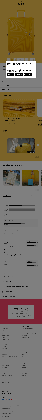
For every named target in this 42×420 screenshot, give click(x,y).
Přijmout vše (10, 74)
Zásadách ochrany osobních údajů (24, 70)
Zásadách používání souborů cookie (13, 71)
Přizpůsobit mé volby (28, 74)
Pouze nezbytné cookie (19, 75)
